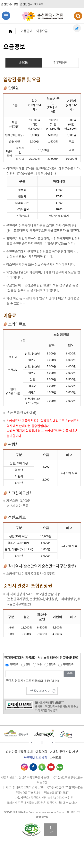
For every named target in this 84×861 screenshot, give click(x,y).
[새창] (14, 733)
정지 (42, 743)
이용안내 (26, 30)
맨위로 (50, 829)
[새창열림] (31, 829)
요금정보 (23, 62)
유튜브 (51, 767)
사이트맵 (56, 757)
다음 (50, 743)
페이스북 (33, 767)
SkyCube (38, 4)
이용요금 (42, 30)
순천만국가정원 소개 (19, 751)
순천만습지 (26, 4)
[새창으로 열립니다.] (42, 690)
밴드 (42, 767)
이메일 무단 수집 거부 (64, 751)
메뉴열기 (6, 15)
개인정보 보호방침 (35, 757)
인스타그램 (24, 767)
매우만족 (14, 664)
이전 (34, 743)
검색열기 (78, 16)
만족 (28, 664)
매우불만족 (68, 664)
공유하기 (77, 28)
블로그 (59, 767)
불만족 (52, 664)
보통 (39, 664)
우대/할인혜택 (60, 62)
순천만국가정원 (10, 4)
